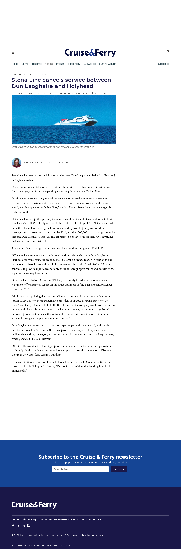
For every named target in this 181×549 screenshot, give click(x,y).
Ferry (42, 75)
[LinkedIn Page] (23, 525)
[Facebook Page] (13, 525)
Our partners (79, 519)
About (24, 519)
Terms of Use (65, 545)
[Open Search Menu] (168, 51)
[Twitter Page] (18, 525)
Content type (20, 75)
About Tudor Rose (19, 545)
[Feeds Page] (28, 525)
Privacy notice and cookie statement (43, 545)
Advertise (95, 519)
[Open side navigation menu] (13, 52)
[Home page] (90, 54)
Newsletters (61, 519)
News (33, 75)
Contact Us (45, 519)
